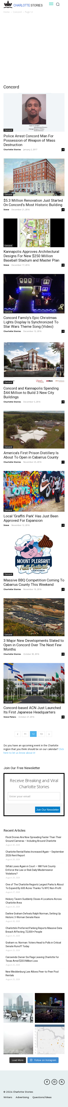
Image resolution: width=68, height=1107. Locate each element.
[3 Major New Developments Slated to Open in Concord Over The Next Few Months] (34, 617)
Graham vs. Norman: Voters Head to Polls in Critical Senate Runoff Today (33, 944)
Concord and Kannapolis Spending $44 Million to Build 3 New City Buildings (31, 392)
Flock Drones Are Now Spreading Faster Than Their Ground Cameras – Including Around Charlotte (33, 839)
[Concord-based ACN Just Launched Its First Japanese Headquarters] (34, 683)
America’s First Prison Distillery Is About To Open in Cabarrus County (31, 455)
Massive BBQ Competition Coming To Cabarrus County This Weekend (33, 582)
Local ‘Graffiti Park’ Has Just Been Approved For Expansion (30, 518)
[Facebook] (47, 1082)
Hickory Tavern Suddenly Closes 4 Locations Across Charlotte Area (34, 901)
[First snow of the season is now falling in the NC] (18, 1039)
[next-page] (49, 734)
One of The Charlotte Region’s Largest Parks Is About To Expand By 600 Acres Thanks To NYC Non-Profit (35, 886)
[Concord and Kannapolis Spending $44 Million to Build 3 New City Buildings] (34, 362)
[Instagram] (54, 1082)
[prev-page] (18, 734)
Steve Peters (9, 717)
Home (6, 12)
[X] (62, 1082)
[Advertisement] (34, 50)
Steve (6, 209)
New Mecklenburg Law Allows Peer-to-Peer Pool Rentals (32, 973)
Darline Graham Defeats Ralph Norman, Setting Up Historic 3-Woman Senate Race (33, 915)
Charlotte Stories (12, 149)
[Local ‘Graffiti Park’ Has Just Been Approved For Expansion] (34, 491)
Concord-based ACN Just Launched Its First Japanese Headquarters (32, 710)
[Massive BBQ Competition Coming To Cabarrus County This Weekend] (34, 555)
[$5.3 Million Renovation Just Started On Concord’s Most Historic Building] (34, 177)
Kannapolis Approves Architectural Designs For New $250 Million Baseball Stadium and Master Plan (31, 255)
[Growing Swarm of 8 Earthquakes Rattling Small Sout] (50, 1039)
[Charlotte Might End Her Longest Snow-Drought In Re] (18, 1008)
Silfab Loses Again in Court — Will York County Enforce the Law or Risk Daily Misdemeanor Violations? (31, 870)
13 (41, 734)
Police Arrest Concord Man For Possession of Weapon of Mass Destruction (29, 140)
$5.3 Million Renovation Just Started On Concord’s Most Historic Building (33, 202)
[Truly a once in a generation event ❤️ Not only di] (50, 1008)
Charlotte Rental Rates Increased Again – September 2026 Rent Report (35, 853)
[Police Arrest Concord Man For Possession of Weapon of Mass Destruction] (34, 112)
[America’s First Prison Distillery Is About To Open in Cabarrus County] (34, 430)
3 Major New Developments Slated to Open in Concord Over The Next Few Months (33, 644)
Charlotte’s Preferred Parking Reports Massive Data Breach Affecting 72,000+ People (34, 930)
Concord (17, 12)
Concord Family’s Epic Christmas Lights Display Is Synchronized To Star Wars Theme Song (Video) (30, 322)
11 (25, 734)
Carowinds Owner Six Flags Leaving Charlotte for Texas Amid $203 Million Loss (32, 959)
